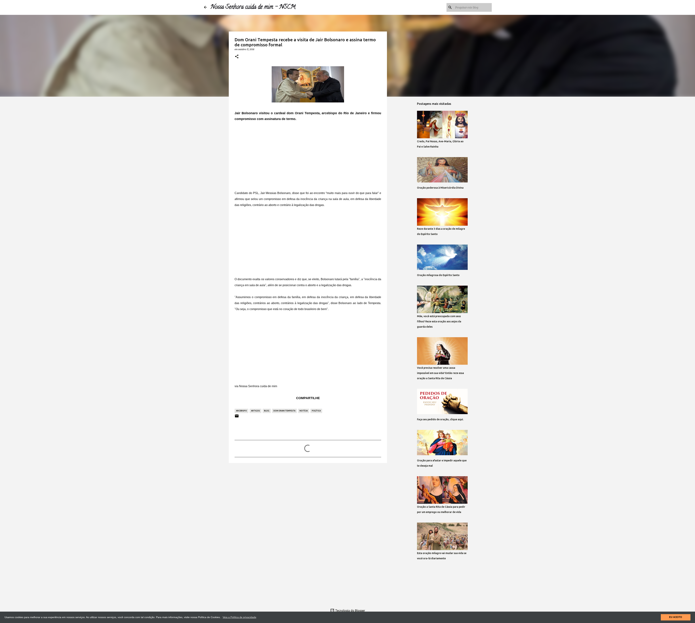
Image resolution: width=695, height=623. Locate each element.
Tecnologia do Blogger (349, 610)
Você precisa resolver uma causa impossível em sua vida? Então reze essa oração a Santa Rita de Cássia (440, 373)
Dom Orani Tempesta (284, 411)
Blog (266, 411)
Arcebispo (241, 411)
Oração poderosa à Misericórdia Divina (440, 187)
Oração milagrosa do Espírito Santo (438, 275)
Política (316, 411)
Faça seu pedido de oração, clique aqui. (440, 419)
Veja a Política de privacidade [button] (239, 617)
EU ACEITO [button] (675, 617)
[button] (237, 56)
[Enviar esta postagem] (237, 417)
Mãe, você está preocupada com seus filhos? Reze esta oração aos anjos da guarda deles (439, 321)
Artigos (255, 411)
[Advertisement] (308, 153)
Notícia (304, 411)
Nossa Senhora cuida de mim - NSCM (253, 7)
